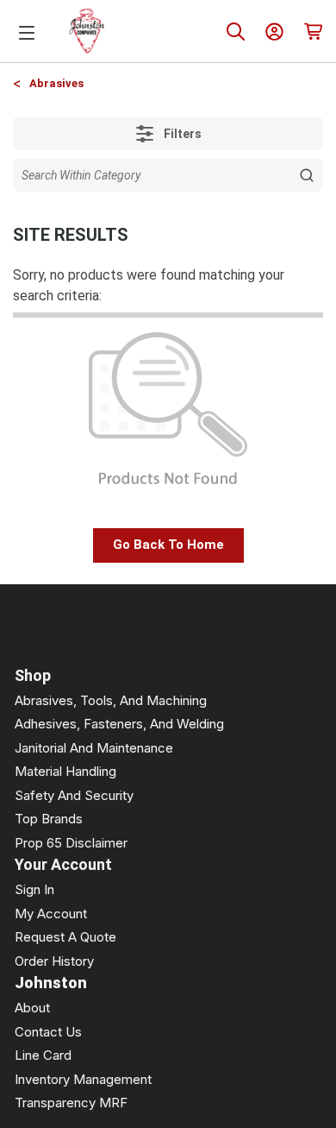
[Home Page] (87, 31)
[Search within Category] (306, 175)
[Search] (236, 31)
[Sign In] (274, 31)
